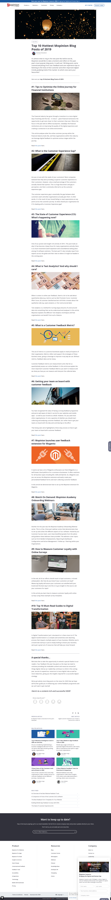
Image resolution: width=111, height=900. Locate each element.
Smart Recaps (15, 863)
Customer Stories (55, 853)
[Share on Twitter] (75, 713)
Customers (44, 5)
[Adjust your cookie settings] (2, 897)
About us (90, 850)
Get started (88, 5)
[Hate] (35, 701)
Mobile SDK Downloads (18, 882)
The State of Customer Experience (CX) (42, 806)
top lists (34, 41)
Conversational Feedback (18, 866)
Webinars (53, 860)
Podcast (53, 863)
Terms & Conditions (17, 894)
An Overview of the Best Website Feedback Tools (45, 793)
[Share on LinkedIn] (78, 713)
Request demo (99, 5)
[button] (60, 894)
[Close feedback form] (107, 856)
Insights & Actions (17, 860)
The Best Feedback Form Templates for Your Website (46, 800)
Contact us (91, 853)
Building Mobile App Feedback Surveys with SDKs (45, 803)
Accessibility (15, 873)
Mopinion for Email (17, 856)
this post (38, 146)
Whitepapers (54, 856)
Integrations (15, 876)
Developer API (54, 869)
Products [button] (26, 5)
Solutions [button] (35, 5)
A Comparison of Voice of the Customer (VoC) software (47, 796)
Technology (15, 879)
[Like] (53, 701)
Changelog (54, 873)
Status (53, 876)
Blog (52, 850)
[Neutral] (47, 701)
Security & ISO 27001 (35, 894)
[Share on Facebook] (73, 713)
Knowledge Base (55, 866)
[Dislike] (41, 701)
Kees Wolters (64, 781)
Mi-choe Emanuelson (41, 53)
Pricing (52, 5)
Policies (26, 894)
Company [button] (59, 5)
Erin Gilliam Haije (40, 753)
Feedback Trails (16, 869)
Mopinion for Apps (17, 853)
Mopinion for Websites (18, 850)
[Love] (59, 701)
